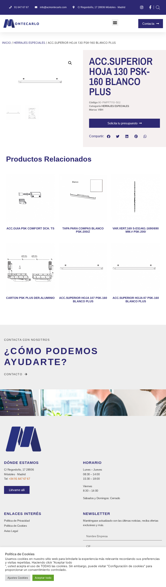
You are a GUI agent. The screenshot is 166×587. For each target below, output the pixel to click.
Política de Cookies (15, 525)
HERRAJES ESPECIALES (29, 42)
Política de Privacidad (17, 520)
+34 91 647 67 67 (19, 478)
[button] (115, 22)
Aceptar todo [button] (43, 577)
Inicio (6, 42)
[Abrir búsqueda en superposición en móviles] (158, 7)
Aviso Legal (11, 531)
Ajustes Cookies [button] (17, 577)
